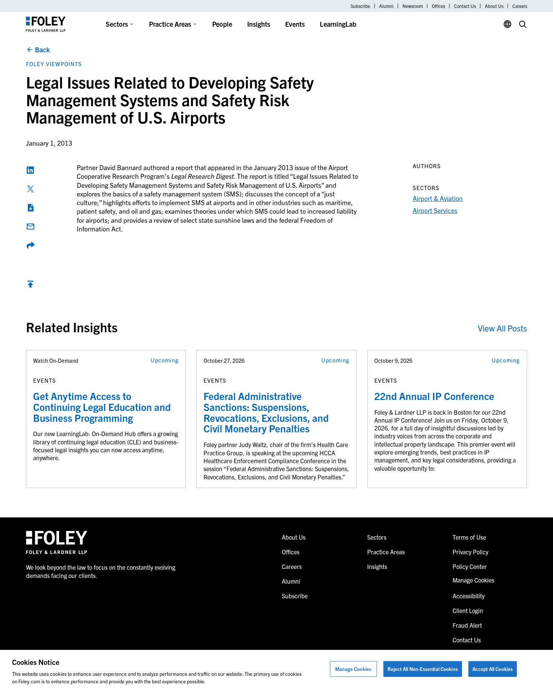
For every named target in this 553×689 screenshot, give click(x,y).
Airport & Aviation (438, 198)
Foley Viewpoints (54, 63)
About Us (494, 6)
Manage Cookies (353, 669)
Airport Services (435, 210)
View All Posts (502, 327)
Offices (438, 6)
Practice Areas (170, 24)
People (222, 24)
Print (30, 207)
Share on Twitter (30, 188)
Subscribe (360, 6)
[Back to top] (30, 285)
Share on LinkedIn (30, 170)
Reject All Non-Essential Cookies (422, 669)
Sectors (117, 24)
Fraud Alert (467, 625)
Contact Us (465, 6)
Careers (519, 6)
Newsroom (413, 6)
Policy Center (470, 566)
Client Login (468, 610)
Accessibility (469, 595)
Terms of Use (469, 537)
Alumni (386, 6)
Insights (258, 24)
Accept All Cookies (492, 669)
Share (30, 245)
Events (295, 24)
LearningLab (338, 24)
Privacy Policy (470, 551)
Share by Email (30, 226)
